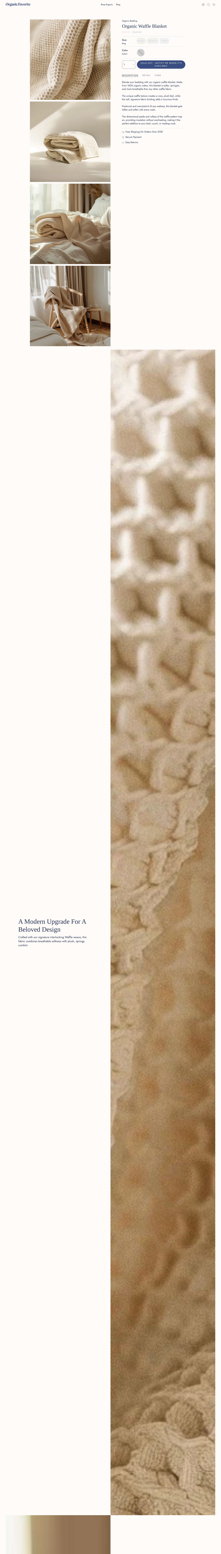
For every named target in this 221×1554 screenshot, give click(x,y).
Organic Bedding (129, 20)
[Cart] (214, 5)
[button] (107, 4)
